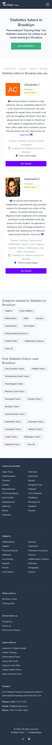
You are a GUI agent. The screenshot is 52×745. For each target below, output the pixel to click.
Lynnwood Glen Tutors (15, 414)
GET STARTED (25, 46)
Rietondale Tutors (13, 421)
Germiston (33, 476)
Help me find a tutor (11, 674)
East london (8, 497)
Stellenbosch (8, 502)
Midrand (32, 489)
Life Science (8, 571)
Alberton (6, 506)
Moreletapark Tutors (14, 384)
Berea (5, 510)
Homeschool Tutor (11, 656)
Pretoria (33, 68)
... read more (35, 234)
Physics (31, 554)
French (5, 567)
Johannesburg (8, 476)
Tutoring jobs (8, 603)
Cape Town (7, 471)
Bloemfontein (8, 489)
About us (6, 625)
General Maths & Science (16, 333)
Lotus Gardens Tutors (14, 368)
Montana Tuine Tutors (14, 391)
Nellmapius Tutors (32, 437)
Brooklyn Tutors (12, 406)
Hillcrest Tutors (35, 429)
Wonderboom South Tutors (17, 376)
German (32, 541)
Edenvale (32, 471)
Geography (33, 567)
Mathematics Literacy (34, 341)
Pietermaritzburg (10, 493)
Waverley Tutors (35, 421)
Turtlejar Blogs (34, 732)
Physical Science (10, 550)
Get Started (26, 163)
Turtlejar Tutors (17, 732)
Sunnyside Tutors (12, 399)
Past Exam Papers (11, 630)
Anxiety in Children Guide (14, 648)
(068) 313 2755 (18, 701)
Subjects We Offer (11, 665)
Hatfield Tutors (38, 368)
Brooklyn (44, 68)
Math (26, 318)
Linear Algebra (26, 310)
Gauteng (22, 68)
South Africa (9, 68)
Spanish (6, 563)
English (5, 546)
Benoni (31, 480)
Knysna (31, 510)
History (31, 571)
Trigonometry (11, 326)
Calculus (39, 318)
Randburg (32, 497)
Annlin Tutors (11, 437)
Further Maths (11, 341)
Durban (5, 484)
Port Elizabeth (35, 493)
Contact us (7, 621)
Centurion (6, 514)
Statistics (32, 563)
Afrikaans (6, 554)
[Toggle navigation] (47, 4)
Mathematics (10, 318)
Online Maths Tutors (11, 669)
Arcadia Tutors (34, 399)
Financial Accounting (37, 550)
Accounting (7, 559)
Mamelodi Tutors (12, 444)
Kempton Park (35, 484)
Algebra (8, 310)
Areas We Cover (10, 661)
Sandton (32, 506)
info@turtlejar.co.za (18, 706)
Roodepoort (34, 502)
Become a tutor (9, 599)
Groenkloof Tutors (13, 429)
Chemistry (33, 546)
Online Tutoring (9, 652)
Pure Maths (29, 326)
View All (9, 348)
